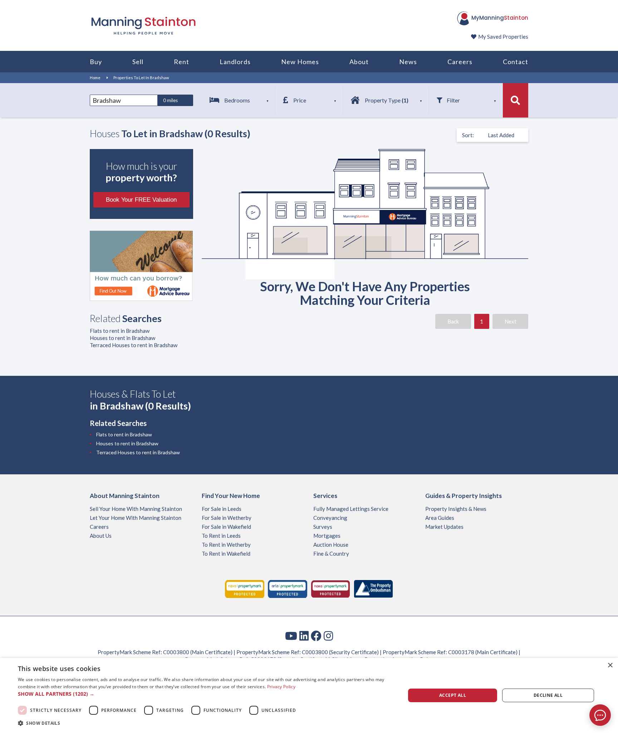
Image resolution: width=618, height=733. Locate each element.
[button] (206, 694)
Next (510, 321)
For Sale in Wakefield (226, 526)
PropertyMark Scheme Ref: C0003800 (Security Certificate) (307, 652)
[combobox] (124, 100)
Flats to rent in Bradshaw (119, 330)
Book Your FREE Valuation (141, 199)
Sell (137, 62)
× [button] (610, 665)
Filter (453, 100)
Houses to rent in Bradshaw (122, 338)
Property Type (386, 100)
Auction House (330, 544)
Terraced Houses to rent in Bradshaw (133, 345)
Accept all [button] (452, 695)
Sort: (468, 135)
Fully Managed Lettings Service (350, 509)
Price (299, 100)
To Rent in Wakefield (226, 553)
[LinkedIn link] (304, 635)
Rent (181, 62)
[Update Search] (515, 100)
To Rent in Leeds (221, 535)
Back (453, 321)
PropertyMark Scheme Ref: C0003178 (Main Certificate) (450, 652)
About (359, 62)
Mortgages (326, 535)
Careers (459, 62)
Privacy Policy (281, 687)
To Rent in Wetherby (226, 544)
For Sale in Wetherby (226, 517)
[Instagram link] (328, 635)
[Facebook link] (316, 635)
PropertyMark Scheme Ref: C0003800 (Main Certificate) (165, 652)
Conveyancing (330, 517)
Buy (96, 62)
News (408, 62)
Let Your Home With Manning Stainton (135, 517)
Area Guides (439, 517)
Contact (515, 62)
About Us (101, 535)
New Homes (300, 62)
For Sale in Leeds (221, 509)
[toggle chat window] (600, 715)
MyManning (499, 17)
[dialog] (309, 695)
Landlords (235, 62)
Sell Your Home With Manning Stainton (136, 509)
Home (95, 77)
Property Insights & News (455, 509)
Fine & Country (331, 553)
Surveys (322, 526)
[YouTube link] (291, 635)
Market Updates (444, 526)
